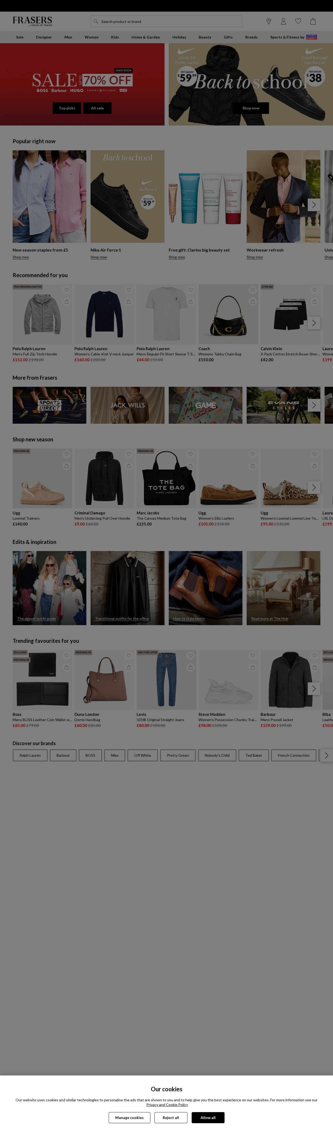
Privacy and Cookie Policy (167, 1104)
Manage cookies (129, 1117)
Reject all (171, 1117)
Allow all (208, 1117)
